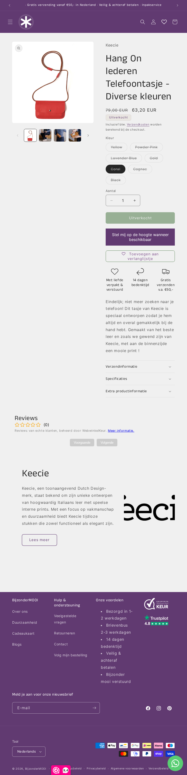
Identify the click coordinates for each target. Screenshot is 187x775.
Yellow (119, 148)
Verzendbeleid (158, 768)
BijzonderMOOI (35, 768)
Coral (118, 170)
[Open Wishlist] (164, 22)
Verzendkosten (138, 124)
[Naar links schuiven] (17, 135)
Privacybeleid (96, 768)
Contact (61, 644)
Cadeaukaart (23, 633)
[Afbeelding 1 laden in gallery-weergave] (30, 135)
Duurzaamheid (24, 622)
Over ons (20, 611)
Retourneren (64, 633)
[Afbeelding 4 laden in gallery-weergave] (75, 135)
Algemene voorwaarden (127, 768)
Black (118, 181)
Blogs (17, 644)
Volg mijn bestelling (70, 655)
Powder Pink (149, 148)
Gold (156, 159)
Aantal (111, 191)
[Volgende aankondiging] (177, 5)
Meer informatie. (121, 430)
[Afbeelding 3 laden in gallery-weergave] (60, 135)
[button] (10, 22)
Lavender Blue (126, 159)
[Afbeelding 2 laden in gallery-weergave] (45, 135)
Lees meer (39, 539)
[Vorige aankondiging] (9, 5)
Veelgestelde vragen (65, 619)
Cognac (142, 170)
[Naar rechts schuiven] (88, 135)
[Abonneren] (94, 708)
